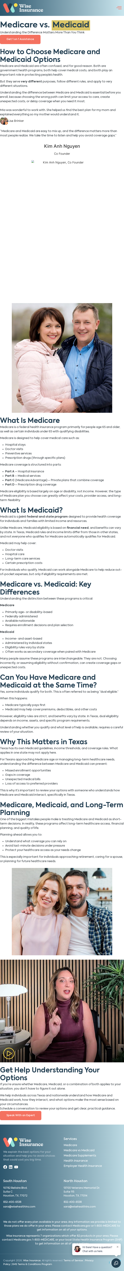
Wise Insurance (32, 1260)
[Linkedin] (11, 1167)
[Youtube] (16, 1167)
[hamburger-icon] (118, 8)
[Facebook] (5, 1167)
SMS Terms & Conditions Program (32, 1264)
